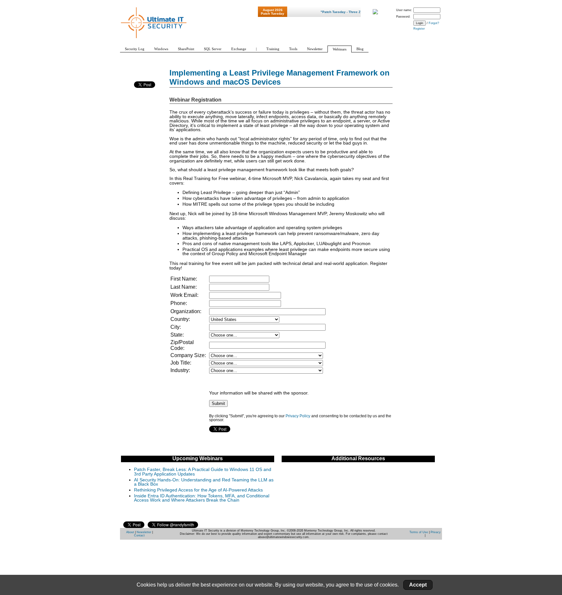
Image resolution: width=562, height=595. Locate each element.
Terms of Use (418, 532)
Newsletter (144, 532)
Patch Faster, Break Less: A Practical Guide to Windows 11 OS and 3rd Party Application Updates (202, 472)
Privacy (436, 532)
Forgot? (434, 23)
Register (419, 28)
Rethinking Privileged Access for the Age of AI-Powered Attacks (198, 490)
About (130, 532)
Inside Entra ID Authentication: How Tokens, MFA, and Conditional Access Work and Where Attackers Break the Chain (201, 498)
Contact (139, 535)
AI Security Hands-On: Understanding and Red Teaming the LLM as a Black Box (204, 482)
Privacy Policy (298, 416)
